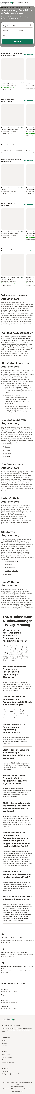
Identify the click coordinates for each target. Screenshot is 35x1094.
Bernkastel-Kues (10, 568)
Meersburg (8, 564)
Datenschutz (18, 1088)
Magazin (4, 1045)
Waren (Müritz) (9, 561)
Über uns (4, 1043)
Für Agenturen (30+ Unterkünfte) (11, 1074)
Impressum (6, 1088)
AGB (12, 1088)
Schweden (15, 571)
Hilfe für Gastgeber (7, 1057)
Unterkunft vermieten (23, 2)
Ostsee (3, 344)
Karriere (4, 1040)
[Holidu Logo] (8, 2)
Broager (7, 456)
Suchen (17, 41)
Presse (4, 1060)
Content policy (28, 1088)
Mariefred (8, 571)
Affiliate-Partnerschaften (8, 1062)
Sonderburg (21, 338)
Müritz (17, 561)
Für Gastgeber (6, 1071)
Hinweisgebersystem (17, 1091)
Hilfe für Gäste (6, 1054)
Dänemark (14, 340)
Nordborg (8, 447)
